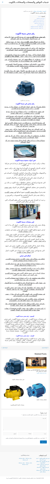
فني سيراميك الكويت (12, 264)
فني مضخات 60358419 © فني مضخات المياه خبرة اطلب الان (36, 370)
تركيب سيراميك (29, 458)
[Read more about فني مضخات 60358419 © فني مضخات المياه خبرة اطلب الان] (36, 362)
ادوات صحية (22, 137)
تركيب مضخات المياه (25, 231)
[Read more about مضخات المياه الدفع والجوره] (14, 392)
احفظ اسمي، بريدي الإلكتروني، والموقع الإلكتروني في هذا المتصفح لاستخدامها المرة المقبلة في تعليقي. (25, 438)
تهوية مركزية (13, 61)
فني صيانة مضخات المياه (18, 379)
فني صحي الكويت (19, 72)
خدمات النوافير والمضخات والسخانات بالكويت (29, 2)
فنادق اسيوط (41, 124)
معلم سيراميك (22, 458)
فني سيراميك (25, 459)
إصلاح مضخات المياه (41, 399)
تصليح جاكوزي (27, 241)
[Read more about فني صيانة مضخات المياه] (14, 367)
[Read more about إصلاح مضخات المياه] (36, 390)
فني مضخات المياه (14, 59)
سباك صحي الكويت (38, 118)
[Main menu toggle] (2, 2)
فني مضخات (33, 289)
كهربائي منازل (20, 126)
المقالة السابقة (45, 347)
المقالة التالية (4, 347)
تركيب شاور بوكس (26, 56)
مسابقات (32, 66)
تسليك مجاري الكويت (24, 252)
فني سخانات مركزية (25, 61)
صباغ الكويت (10, 118)
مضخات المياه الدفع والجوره (17, 405)
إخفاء (39, 16)
